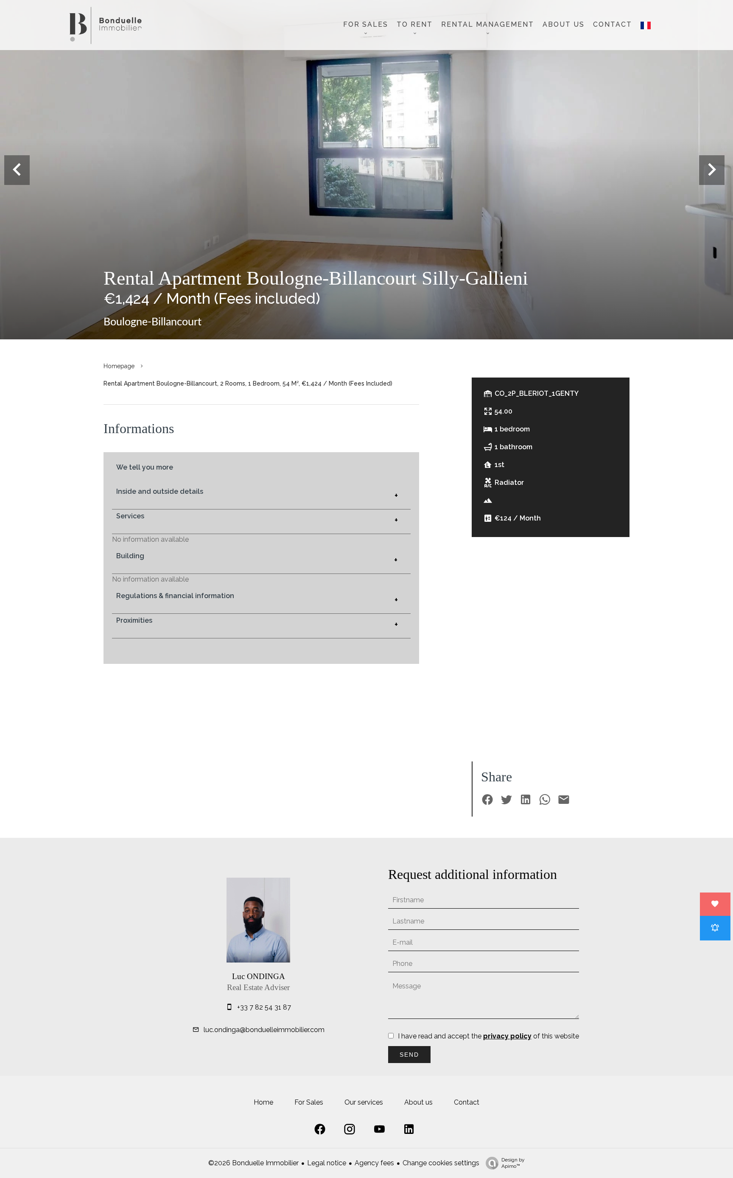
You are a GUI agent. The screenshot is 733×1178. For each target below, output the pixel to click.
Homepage (119, 366)
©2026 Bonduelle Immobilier (253, 1163)
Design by (513, 1163)
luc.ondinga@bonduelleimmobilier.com (264, 1030)
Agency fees (374, 1163)
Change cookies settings (441, 1163)
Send (409, 1054)
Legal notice (326, 1163)
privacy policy (507, 1036)
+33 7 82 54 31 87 (264, 1007)
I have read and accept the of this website (488, 1036)
